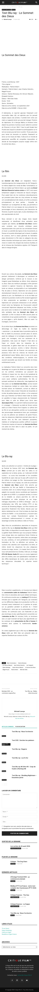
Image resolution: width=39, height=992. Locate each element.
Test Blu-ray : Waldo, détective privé (31, 692)
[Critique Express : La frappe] (5, 908)
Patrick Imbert (14, 669)
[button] (3, 2)
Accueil (3, 7)
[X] (8, 23)
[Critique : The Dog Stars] (5, 865)
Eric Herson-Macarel (7, 665)
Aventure (13, 863)
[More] (20, 23)
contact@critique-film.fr (24, 975)
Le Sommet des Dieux (30, 667)
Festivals (13, 881)
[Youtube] (27, 980)
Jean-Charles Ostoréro (19, 665)
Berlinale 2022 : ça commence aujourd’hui (8, 692)
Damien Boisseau (22, 663)
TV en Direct (5, 928)
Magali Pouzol (6, 669)
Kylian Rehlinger (6, 667)
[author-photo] (19, 709)
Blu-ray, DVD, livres (12, 7)
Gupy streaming (7, 930)
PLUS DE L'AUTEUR (20, 726)
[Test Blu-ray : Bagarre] (6, 751)
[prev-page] (3, 784)
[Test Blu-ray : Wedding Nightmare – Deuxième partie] (6, 777)
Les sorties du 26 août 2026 (20, 846)
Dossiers (13, 890)
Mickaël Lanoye (8, 19)
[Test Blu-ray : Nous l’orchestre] (6, 734)
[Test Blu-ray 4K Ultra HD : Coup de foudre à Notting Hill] (6, 769)
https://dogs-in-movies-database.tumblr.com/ (19, 714)
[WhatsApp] (16, 23)
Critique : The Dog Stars (18, 861)
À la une (4, 753)
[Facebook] (3, 23)
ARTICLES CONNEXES (8, 726)
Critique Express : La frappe (20, 904)
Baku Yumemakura (11, 663)
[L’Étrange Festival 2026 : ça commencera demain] (5, 881)
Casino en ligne (6, 932)
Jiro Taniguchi (30, 665)
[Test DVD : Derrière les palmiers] (6, 742)
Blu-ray (20, 7)
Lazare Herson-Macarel (17, 667)
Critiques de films (15, 897)
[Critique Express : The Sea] (5, 899)
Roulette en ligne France (9, 934)
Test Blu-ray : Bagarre (19, 749)
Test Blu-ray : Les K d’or (20, 758)
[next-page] (6, 784)
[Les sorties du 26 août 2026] (5, 850)
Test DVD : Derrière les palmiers (23, 740)
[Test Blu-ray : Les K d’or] (6, 760)
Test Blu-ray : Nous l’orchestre (22, 731)
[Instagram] (17, 980)
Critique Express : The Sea (19, 895)
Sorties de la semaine (11, 841)
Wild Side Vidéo (23, 669)
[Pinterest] (12, 23)
